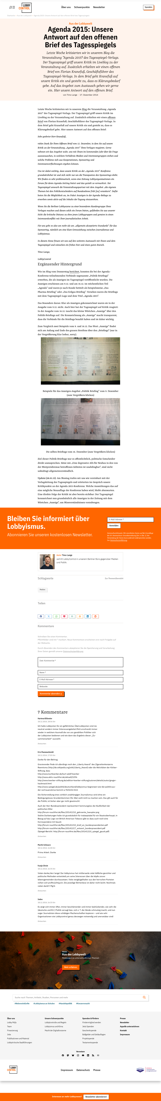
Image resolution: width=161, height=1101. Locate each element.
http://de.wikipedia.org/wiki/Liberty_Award (68, 768)
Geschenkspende (89, 1031)
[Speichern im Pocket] (64, 616)
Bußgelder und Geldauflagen (94, 1035)
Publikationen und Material (18, 1039)
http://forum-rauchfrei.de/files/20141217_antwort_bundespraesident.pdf (71, 829)
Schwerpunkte (82, 7)
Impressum (125, 1035)
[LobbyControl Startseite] (24, 7)
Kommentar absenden (50, 694)
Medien (42, 590)
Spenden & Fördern (90, 1019)
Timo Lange (72, 95)
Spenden (148, 7)
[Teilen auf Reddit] (95, 616)
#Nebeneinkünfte (22, 1004)
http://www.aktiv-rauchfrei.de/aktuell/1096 (57, 777)
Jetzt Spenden (88, 1027)
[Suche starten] (145, 998)
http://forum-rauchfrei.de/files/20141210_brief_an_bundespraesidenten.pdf (73, 825)
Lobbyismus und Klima (54, 1027)
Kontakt (123, 1031)
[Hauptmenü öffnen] (12, 7)
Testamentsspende (90, 1043)
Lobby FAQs (11, 1023)
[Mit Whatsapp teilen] (56, 616)
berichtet (74, 271)
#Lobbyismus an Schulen (44, 1004)
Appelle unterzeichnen (129, 1027)
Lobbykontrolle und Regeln (55, 1023)
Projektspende (88, 1039)
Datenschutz (83, 1070)
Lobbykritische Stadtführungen (19, 1043)
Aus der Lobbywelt (24, 16)
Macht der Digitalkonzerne (55, 1031)
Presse (123, 1019)
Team (9, 1027)
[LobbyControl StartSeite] (16, 1070)
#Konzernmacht (83, 1004)
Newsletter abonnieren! (96, 1097)
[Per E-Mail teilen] (72, 616)
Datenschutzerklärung (118, 540)
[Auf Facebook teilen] (41, 616)
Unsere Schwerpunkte (54, 1019)
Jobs (9, 1035)
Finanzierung (12, 1031)
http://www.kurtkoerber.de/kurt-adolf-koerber (58, 774)
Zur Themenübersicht (114, 579)
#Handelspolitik (65, 1004)
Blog (84, 109)
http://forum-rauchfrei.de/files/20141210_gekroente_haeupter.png (68, 812)
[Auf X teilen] (49, 616)
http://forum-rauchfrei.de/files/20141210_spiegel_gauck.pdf (81, 832)
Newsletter (99, 7)
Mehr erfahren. (70, 967)
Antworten (42, 744)
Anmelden (113, 526)
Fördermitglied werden (91, 1023)
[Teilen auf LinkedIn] (88, 616)
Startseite (11, 16)
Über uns (66, 7)
